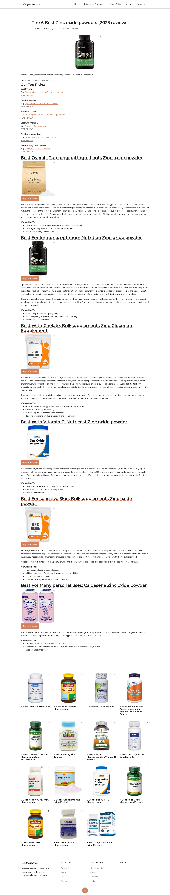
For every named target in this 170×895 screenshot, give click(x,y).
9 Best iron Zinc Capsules (100, 706)
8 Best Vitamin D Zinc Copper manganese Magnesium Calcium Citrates (131, 710)
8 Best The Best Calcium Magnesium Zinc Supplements (34, 757)
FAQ (63, 876)
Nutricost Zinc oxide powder (37, 126)
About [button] (128, 4)
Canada (93, 872)
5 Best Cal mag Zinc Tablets (64, 755)
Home (77, 4)
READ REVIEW (27, 95)
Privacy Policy (115, 4)
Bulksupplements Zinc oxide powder (40, 137)
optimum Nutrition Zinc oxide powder (41, 103)
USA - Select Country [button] (93, 4)
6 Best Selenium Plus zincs (35, 706)
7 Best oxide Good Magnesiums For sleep (132, 801)
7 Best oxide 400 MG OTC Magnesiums (35, 801)
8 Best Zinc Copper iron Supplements (132, 755)
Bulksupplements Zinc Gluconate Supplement (45, 114)
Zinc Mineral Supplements (68, 28)
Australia (94, 876)
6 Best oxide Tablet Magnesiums (64, 843)
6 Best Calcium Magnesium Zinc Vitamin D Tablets (101, 757)
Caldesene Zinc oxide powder (37, 148)
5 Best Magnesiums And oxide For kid (67, 801)
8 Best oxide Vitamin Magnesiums (65, 708)
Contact (141, 4)
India (92, 881)
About (63, 872)
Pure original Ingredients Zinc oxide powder (44, 92)
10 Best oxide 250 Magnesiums (30, 843)
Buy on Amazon (30, 198)
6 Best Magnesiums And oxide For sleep (100, 843)
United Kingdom (97, 868)
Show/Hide (45, 80)
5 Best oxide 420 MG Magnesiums (98, 801)
